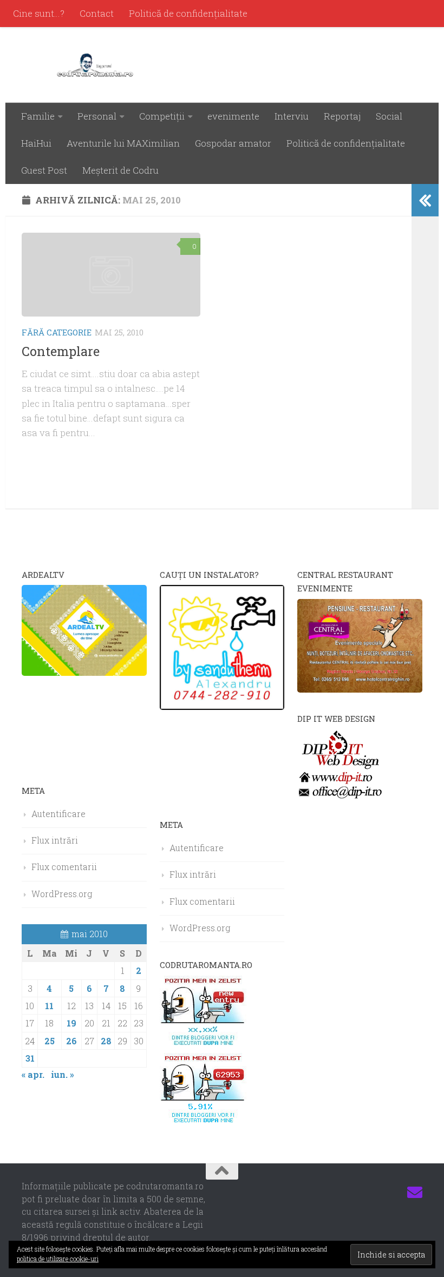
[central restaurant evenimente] (359, 689)
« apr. (33, 1074)
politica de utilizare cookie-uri (58, 1258)
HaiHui (36, 143)
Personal (96, 116)
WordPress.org (61, 893)
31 (30, 1058)
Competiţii (162, 116)
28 (106, 1040)
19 (71, 1023)
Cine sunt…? (38, 13)
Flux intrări (54, 840)
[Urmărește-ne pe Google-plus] (395, 1192)
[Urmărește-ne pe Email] (414, 1192)
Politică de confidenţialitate (188, 13)
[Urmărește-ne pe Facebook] (336, 1192)
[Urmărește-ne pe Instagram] (356, 1192)
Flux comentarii (64, 866)
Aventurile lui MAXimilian (123, 143)
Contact (97, 13)
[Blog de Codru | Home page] (97, 65)
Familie (38, 116)
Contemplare (61, 351)
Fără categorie (57, 332)
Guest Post (44, 170)
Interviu (292, 116)
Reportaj (342, 116)
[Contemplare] (111, 275)
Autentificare (58, 813)
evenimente (233, 116)
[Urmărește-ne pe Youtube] (375, 1192)
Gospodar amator (233, 143)
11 (49, 1005)
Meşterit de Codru (120, 170)
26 (71, 1040)
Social (389, 116)
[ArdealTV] (84, 672)
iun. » (62, 1074)
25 (49, 1040)
